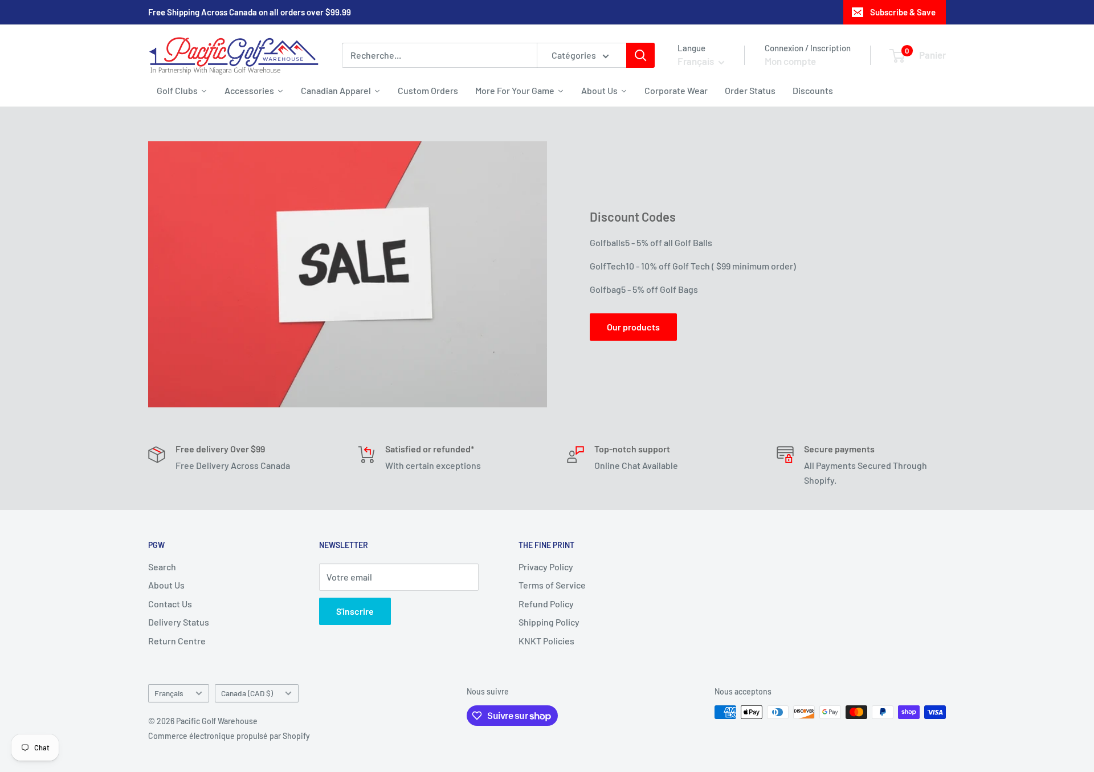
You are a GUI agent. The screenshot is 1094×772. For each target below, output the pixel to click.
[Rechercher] (640, 55)
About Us (166, 584)
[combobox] (439, 55)
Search (162, 566)
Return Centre (177, 640)
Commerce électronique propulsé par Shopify (229, 736)
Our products (633, 326)
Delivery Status (178, 621)
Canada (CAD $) (247, 693)
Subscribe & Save (903, 12)
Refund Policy (546, 603)
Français (168, 693)
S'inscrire (355, 611)
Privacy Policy (546, 566)
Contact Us (170, 603)
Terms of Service (552, 584)
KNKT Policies (546, 640)
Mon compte (790, 61)
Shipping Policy (549, 621)
